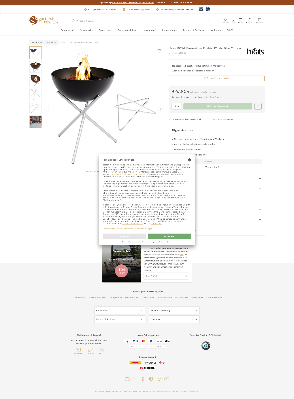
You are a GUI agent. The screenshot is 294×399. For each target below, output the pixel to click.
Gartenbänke (181, 297)
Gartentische (86, 30)
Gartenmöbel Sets (127, 30)
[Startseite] (43, 21)
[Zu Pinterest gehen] (151, 379)
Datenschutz (117, 391)
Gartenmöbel (78, 297)
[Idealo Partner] (207, 9)
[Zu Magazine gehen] (127, 379)
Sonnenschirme (169, 30)
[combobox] (176, 106)
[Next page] (160, 109)
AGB (108, 391)
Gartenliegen (197, 297)
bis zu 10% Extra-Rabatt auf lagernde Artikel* (133, 2)
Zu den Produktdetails (218, 78)
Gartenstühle (105, 30)
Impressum (99, 391)
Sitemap (175, 391)
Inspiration (215, 30)
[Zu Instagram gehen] (135, 379)
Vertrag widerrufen (147, 391)
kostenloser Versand (208, 92)
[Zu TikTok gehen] (158, 379)
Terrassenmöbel (164, 297)
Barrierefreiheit (163, 391)
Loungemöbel (149, 30)
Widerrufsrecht (130, 391)
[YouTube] (166, 379)
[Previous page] (47, 109)
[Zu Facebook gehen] (143, 379)
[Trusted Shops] (201, 9)
